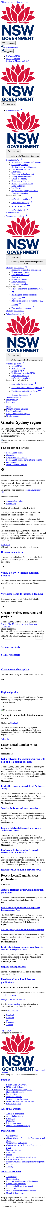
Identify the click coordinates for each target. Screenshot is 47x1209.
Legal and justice (18, 186)
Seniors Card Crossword (16, 1085)
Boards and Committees (16, 1184)
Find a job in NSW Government (19, 1186)
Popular (5, 1079)
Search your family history (17, 1099)
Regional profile (9, 692)
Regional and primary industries (24, 190)
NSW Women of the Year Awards (20, 1101)
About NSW (16, 366)
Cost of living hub (13, 1104)
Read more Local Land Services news (21, 869)
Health (9, 1155)
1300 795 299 (12, 1011)
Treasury (9, 1166)
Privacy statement (13, 1123)
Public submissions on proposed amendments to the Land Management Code (22, 948)
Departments (8, 1130)
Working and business (17, 267)
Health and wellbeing (20, 181)
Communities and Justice (16, 1143)
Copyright (10, 1118)
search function (14, 1004)
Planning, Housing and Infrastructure (21, 1157)
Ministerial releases (14, 1096)
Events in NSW (17, 371)
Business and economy (20, 272)
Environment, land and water (23, 174)
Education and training (20, 169)
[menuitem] (13, 56)
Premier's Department (15, 1159)
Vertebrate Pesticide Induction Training (22, 593)
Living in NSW (14, 160)
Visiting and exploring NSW (23, 373)
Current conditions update (15, 669)
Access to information (15, 1114)
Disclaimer (10, 1121)
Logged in (9, 52)
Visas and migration (19, 193)
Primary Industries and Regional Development (25, 1162)
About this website (11, 1108)
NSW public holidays (20, 375)
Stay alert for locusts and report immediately (20, 808)
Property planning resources (13, 967)
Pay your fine (11, 1094)
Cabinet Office (12, 1136)
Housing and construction (22, 183)
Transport (10, 1164)
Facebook (14, 723)
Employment (16, 277)
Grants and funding (19, 179)
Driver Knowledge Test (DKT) (19, 1089)
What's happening (15, 364)
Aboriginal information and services (26, 162)
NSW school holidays (20, 378)
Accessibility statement (15, 1116)
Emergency (16, 172)
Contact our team (9, 995)
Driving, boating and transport (23, 167)
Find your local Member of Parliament (22, 1181)
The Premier (11, 1176)
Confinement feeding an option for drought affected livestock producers (20, 851)
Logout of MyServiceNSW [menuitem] (17, 61)
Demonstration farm (12, 552)
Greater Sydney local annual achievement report (22, 929)
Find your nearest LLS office (13, 999)
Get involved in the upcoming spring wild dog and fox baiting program (23, 760)
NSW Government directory (18, 1125)
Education (10, 1152)
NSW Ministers (12, 1179)
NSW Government (11, 1171)
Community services (19, 164)
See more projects (10, 647)
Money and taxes (18, 282)
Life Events (16, 188)
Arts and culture (18, 368)
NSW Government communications (21, 1191)
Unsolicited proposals (15, 1193)
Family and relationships (21, 176)
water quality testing (14, 501)
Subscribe (5, 739)
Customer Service (13, 1150)
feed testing (11, 503)
